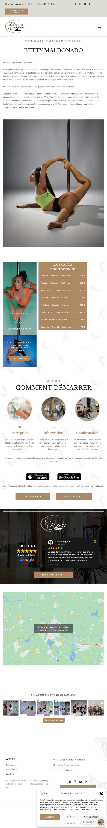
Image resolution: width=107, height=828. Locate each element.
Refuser (70, 816)
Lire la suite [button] (53, 564)
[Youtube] (85, 4)
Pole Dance (11, 765)
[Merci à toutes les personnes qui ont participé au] (96, 708)
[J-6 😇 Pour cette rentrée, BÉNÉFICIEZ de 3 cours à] (28, 708)
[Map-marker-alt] (90, 4)
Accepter (49, 816)
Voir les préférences (93, 816)
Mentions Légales (70, 823)
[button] (101, 793)
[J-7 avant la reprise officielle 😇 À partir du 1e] (45, 708)
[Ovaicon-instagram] (75, 781)
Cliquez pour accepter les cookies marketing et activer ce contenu (53, 628)
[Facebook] (69, 781)
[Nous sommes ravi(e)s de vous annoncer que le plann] (79, 708)
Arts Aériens (11, 769)
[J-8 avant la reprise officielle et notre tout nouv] (62, 708)
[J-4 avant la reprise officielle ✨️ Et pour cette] (11, 708)
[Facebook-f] (75, 4)
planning (44, 780)
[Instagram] (80, 4)
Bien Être (10, 774)
